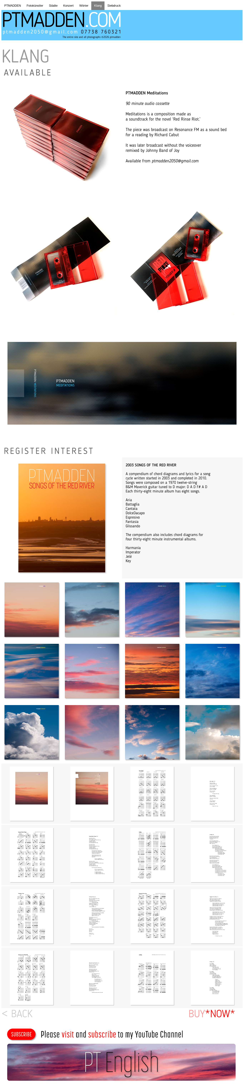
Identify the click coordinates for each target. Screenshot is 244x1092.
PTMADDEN (12, 5)
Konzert (68, 5)
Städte (53, 5)
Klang (98, 5)
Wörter (83, 5)
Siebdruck (114, 5)
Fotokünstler (35, 5)
